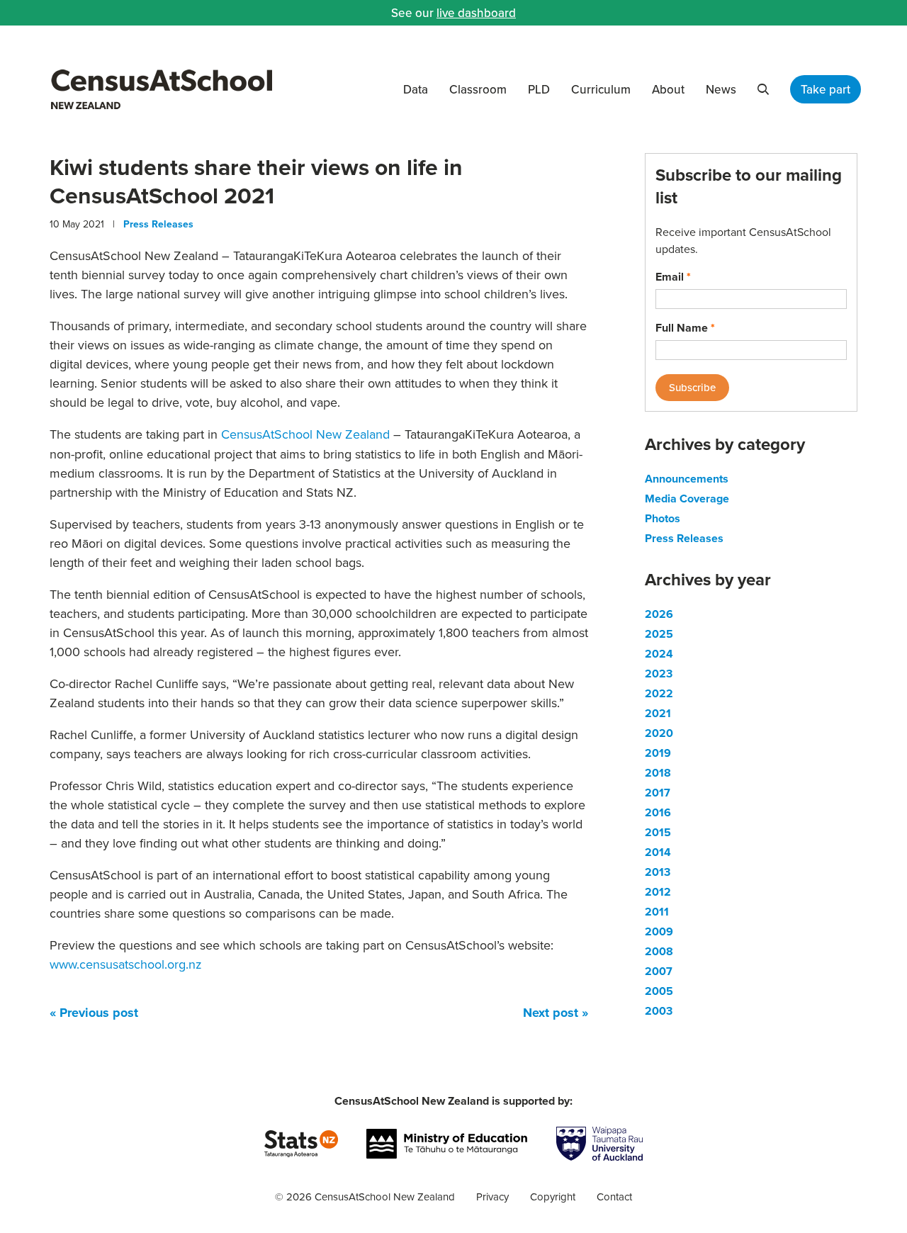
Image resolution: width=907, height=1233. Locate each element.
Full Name (685, 328)
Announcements (686, 479)
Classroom (478, 89)
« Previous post (94, 1012)
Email (673, 277)
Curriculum (601, 89)
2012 (658, 892)
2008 (659, 951)
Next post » (555, 1012)
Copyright (552, 1196)
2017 (657, 792)
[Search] (763, 89)
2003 (658, 1011)
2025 (659, 634)
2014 (658, 852)
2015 (658, 832)
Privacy (492, 1196)
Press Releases (158, 224)
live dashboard (476, 12)
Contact (614, 1196)
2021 (658, 713)
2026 (659, 614)
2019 (658, 753)
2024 (659, 654)
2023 (658, 673)
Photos (662, 518)
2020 (659, 733)
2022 (659, 693)
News (721, 89)
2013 (657, 872)
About (668, 89)
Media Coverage (687, 498)
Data (415, 89)
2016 (658, 812)
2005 (659, 991)
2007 (658, 971)
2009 (659, 931)
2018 (658, 773)
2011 (657, 911)
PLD (539, 89)
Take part (825, 89)
